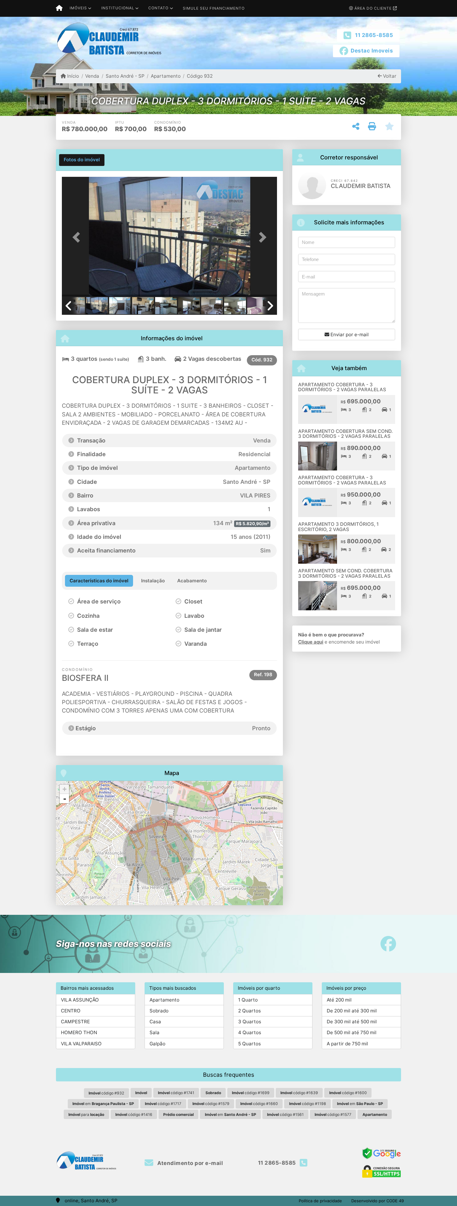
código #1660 (259, 1103)
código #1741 (176, 1092)
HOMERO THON (79, 1032)
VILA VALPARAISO (81, 1044)
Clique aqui (310, 642)
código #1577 (333, 1114)
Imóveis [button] (78, 8)
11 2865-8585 (374, 35)
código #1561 (285, 1114)
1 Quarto (248, 1000)
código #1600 (348, 1092)
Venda (92, 76)
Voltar (389, 76)
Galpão (157, 1044)
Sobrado (159, 1011)
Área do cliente (373, 8)
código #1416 (133, 1114)
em (103, 1103)
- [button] (64, 798)
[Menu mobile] (59, 8)
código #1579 (210, 1103)
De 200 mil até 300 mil (352, 1011)
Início (72, 76)
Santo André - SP (125, 76)
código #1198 (307, 1103)
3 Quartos (249, 1022)
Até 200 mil (339, 1000)
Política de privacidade (320, 1200)
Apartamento (166, 76)
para (86, 1114)
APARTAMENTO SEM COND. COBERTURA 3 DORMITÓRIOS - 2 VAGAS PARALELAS (345, 573)
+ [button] (64, 789)
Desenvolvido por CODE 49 (377, 1200)
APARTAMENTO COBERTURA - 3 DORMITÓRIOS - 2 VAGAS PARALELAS (342, 387)
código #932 (106, 1093)
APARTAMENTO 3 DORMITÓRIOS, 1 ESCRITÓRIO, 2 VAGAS (338, 526)
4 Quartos (249, 1032)
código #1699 (251, 1092)
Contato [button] (158, 8)
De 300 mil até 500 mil (352, 1022)
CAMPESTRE (75, 1022)
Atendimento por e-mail (189, 1163)
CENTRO (71, 1011)
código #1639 (299, 1092)
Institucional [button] (117, 8)
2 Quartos (249, 1011)
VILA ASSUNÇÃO (80, 1000)
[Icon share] (388, 943)
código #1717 (163, 1103)
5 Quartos (249, 1044)
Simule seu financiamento (214, 8)
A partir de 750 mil (347, 1044)
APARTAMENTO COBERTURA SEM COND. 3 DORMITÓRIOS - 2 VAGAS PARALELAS (345, 433)
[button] (78, 237)
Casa (155, 1022)
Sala (154, 1032)
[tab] (81, 160)
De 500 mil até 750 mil (351, 1032)
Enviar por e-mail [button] (349, 334)
